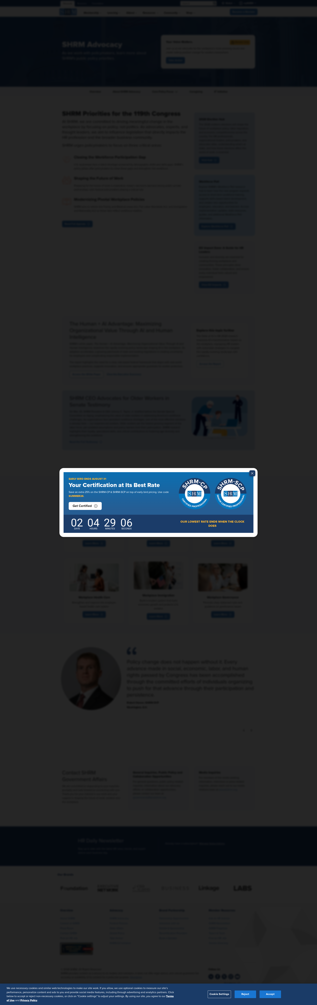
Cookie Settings (219, 994)
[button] (85, 506)
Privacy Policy (28, 1000)
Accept (270, 994)
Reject (245, 994)
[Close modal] (252, 473)
